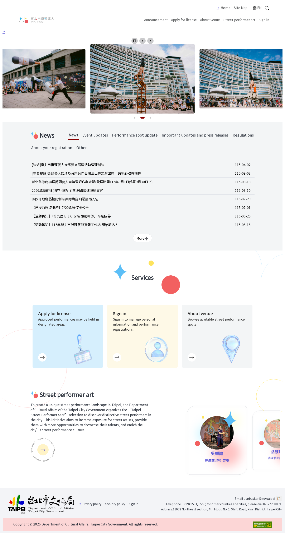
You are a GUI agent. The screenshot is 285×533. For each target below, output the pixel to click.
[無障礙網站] (262, 524)
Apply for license (184, 19)
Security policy (115, 504)
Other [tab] (81, 147)
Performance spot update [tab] (135, 135)
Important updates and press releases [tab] (195, 135)
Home (225, 7)
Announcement (156, 19)
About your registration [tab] (51, 147)
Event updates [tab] (95, 135)
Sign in (264, 19)
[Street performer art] (43, 449)
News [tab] (73, 134)
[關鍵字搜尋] (267, 7)
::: (218, 7)
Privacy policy (91, 504)
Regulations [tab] (243, 135)
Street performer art (239, 19)
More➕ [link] (142, 238)
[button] (134, 41)
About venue (210, 19)
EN (259, 7)
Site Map (240, 7)
